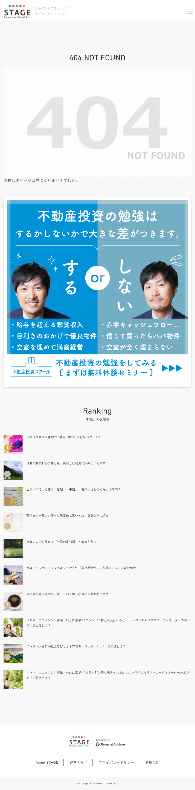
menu (190, 11)
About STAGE (47, 762)
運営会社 (77, 762)
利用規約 (152, 762)
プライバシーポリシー (116, 762)
